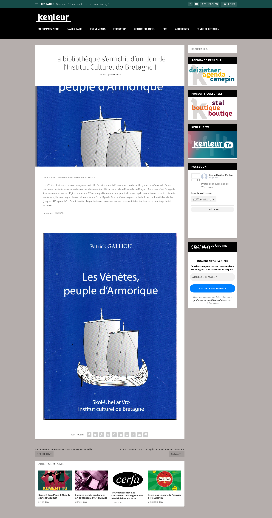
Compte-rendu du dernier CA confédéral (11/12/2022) (91, 496)
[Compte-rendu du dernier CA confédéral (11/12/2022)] (91, 480)
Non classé (115, 74)
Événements (98, 29)
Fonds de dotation (208, 29)
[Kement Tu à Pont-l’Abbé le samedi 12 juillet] (55, 480)
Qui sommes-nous (48, 29)
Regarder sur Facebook (201, 193)
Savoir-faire (74, 29)
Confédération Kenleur (221, 175)
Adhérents (182, 29)
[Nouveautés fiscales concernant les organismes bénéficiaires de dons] (128, 479)
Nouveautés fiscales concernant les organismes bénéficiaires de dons (127, 495)
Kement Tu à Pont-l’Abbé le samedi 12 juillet (54, 496)
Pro (165, 29)
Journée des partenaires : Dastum (73, 4)
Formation (120, 29)
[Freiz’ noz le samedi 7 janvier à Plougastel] (164, 480)
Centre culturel (144, 29)
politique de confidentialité (208, 300)
